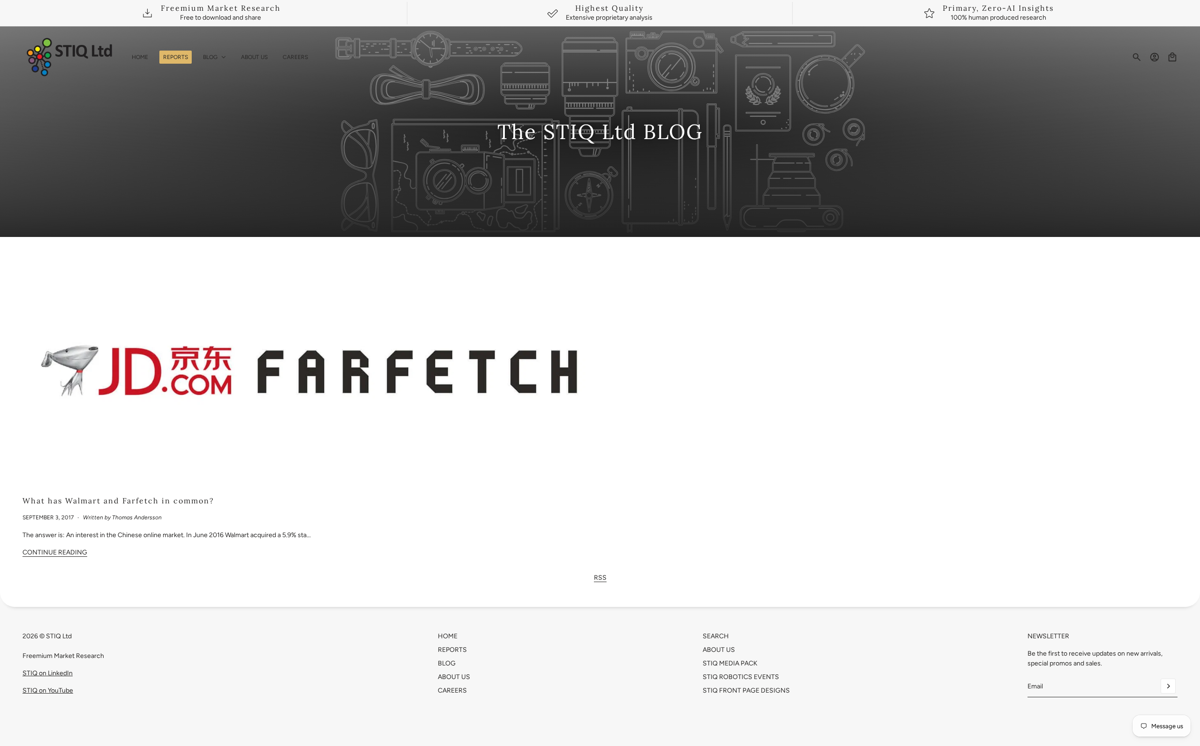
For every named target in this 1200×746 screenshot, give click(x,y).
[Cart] (1172, 57)
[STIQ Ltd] (69, 57)
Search (716, 636)
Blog (447, 663)
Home (448, 636)
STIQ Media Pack (730, 663)
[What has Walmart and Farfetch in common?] (307, 375)
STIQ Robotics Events (741, 677)
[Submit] (1168, 686)
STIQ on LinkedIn (47, 673)
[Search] (1137, 57)
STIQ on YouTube (47, 690)
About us (719, 650)
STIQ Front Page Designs (746, 690)
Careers (452, 690)
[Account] (1154, 57)
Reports (452, 650)
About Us (454, 677)
